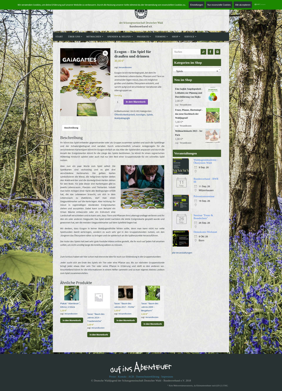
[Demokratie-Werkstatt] (181, 245)
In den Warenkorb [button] (72, 320)
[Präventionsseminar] (181, 210)
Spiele (150, 114)
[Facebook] (210, 52)
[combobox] (197, 70)
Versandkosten (125, 67)
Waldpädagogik (122, 118)
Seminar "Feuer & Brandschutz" (203, 217)
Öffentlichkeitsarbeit (124, 114)
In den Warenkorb (136, 102)
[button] (105, 53)
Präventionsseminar (204, 196)
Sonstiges (141, 114)
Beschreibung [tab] (71, 127)
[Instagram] (217, 52)
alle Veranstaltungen (182, 252)
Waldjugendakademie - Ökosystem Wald (206, 161)
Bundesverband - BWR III (206, 180)
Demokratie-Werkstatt (205, 231)
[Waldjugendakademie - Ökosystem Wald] (181, 173)
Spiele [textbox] (196, 71)
